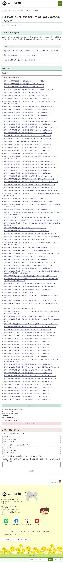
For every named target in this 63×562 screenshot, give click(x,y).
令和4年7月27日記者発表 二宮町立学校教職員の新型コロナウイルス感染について (31, 167)
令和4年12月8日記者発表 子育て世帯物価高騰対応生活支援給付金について (28, 90)
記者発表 (28, 10)
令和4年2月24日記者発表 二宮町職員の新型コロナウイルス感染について (28, 364)
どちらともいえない (10, 439)
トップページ (11, 10)
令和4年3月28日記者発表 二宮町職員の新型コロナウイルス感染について (28, 289)
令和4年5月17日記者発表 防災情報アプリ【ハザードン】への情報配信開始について (31, 236)
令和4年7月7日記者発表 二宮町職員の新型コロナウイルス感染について (27, 217)
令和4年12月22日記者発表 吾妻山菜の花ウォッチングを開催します (26, 81)
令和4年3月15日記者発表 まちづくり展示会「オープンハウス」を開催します (29, 316)
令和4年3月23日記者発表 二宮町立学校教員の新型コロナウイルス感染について (30, 300)
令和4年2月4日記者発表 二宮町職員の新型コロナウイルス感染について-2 (28, 390)
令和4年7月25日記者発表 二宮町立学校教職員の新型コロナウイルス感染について (31, 182)
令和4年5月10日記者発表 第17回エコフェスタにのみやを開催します (26, 250)
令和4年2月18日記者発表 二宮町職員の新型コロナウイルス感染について (28, 373)
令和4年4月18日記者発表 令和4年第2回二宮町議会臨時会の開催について (28, 265)
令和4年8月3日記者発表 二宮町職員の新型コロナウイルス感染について (27, 150)
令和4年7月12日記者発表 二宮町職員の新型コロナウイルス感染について (28, 209)
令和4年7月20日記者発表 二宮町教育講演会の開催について (23, 198)
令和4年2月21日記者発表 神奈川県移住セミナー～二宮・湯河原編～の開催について (31, 367)
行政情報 (20, 10)
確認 (31, 471)
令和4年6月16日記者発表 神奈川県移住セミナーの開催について (25, 228)
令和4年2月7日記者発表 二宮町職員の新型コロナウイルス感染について (27, 384)
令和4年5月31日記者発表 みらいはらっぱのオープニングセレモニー (26, 231)
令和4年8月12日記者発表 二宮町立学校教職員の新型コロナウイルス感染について (31, 127)
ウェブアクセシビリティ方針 (20, 531)
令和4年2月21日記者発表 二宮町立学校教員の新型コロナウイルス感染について (30, 370)
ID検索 (31, 559)
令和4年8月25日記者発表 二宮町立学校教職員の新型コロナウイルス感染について (31, 106)
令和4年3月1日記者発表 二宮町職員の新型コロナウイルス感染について (27, 353)
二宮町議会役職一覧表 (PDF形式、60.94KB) (21, 60)
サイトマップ (6, 531)
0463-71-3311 (9, 506)
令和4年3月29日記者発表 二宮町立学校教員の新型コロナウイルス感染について (30, 286)
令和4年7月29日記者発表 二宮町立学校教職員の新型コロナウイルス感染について (31, 161)
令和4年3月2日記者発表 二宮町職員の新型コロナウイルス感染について (27, 350)
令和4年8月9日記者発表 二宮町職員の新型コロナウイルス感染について (27, 136)
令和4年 (35, 10)
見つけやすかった (10, 448)
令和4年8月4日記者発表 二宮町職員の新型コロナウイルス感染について (27, 147)
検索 (51, 559)
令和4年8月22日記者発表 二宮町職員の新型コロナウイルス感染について (28, 112)
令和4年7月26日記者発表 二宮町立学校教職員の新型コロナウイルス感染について (31, 176)
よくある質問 (5, 539)
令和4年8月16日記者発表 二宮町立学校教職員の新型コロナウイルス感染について (31, 121)
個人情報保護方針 (7, 534)
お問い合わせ (15, 539)
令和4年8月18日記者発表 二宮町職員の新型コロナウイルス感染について (28, 115)
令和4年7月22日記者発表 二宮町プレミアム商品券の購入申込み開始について (29, 185)
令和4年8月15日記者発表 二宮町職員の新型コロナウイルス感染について (28, 124)
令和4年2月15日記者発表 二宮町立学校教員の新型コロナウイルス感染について (30, 376)
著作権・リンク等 (37, 531)
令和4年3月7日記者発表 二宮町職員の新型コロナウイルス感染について (27, 338)
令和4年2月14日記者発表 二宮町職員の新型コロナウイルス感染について (28, 381)
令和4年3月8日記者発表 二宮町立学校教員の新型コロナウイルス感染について (29, 332)
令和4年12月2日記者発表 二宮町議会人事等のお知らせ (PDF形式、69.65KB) (32, 50)
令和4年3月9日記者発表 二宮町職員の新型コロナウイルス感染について (27, 330)
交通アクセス (25, 539)
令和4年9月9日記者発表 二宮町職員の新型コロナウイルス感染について (27, 98)
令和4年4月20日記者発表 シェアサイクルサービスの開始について (26, 256)
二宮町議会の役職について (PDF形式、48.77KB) (22, 55)
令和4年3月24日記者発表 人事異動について (18, 292)
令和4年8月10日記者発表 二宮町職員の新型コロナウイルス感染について (28, 133)
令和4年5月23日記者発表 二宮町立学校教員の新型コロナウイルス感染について (30, 234)
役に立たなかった (10, 441)
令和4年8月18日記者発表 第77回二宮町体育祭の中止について (24, 118)
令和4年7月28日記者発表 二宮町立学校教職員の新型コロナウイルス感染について (31, 164)
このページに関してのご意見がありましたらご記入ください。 (22, 456)
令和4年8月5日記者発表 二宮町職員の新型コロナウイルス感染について (27, 144)
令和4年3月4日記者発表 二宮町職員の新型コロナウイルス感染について (27, 341)
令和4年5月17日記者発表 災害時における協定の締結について (24, 239)
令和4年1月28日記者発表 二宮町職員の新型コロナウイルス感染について (28, 399)
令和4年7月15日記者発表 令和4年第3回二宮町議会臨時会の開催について (28, 201)
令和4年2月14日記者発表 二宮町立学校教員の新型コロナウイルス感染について (30, 379)
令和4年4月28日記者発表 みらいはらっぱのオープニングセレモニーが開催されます (31, 253)
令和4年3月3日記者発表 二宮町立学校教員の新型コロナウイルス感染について (29, 344)
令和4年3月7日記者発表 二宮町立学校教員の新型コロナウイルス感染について (29, 335)
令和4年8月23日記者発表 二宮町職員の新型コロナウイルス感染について (28, 109)
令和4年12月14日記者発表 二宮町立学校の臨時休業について (24, 87)
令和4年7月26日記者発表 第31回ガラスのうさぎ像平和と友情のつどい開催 (29, 179)
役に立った (8, 436)
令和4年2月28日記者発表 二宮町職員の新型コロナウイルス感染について (28, 356)
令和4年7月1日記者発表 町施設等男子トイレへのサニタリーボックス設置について (31, 220)
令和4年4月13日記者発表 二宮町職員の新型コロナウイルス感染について (28, 268)
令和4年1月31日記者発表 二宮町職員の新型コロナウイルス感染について (28, 396)
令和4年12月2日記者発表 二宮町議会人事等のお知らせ (22, 92)
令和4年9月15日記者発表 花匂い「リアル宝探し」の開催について (26, 95)
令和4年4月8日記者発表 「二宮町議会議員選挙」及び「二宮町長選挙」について (30, 276)
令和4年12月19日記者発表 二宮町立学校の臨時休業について (24, 84)
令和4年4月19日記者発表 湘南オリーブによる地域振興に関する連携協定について (31, 262)
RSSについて (19, 534)
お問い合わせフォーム (31, 423)
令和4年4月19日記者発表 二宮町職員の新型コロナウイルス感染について (28, 259)
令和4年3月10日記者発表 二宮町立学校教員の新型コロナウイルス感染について (30, 327)
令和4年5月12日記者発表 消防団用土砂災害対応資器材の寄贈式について (28, 247)
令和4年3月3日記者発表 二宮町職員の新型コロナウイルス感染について (27, 347)
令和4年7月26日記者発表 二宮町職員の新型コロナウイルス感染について (28, 173)
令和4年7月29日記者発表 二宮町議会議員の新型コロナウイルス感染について (29, 153)
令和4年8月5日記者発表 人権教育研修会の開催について (22, 141)
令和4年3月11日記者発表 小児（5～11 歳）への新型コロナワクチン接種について (31, 324)
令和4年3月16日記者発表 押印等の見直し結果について (22, 308)
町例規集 (46, 531)
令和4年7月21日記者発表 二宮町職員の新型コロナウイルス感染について (28, 188)
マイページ (58, 559)
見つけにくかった (10, 452)
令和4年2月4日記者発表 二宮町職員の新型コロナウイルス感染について (27, 393)
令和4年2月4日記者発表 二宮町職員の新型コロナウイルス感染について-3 (28, 387)
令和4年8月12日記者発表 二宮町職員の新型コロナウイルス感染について (28, 130)
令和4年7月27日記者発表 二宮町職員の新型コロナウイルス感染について (28, 170)
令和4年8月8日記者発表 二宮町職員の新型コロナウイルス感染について (27, 139)
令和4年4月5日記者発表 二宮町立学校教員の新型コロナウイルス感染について (29, 284)
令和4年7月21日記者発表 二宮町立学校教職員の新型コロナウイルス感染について (31, 190)
